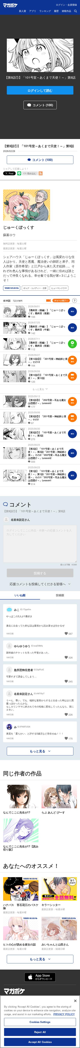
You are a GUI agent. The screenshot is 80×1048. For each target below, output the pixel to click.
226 (71, 714)
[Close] (75, 1001)
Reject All (40, 1032)
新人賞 (22, 11)
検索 (75, 11)
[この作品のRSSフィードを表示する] (41, 173)
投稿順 (60, 595)
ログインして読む (40, 90)
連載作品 (66, 11)
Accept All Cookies (39, 1042)
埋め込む (31, 173)
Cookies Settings (40, 1022)
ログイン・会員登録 (66, 4)
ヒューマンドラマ (59, 288)
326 (71, 657)
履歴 (56, 11)
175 (71, 738)
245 (71, 681)
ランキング (45, 11)
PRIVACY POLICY (64, 1014)
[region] (40, 1021)
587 (71, 633)
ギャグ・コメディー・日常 (35, 288)
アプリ (32, 11)
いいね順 (20, 595)
